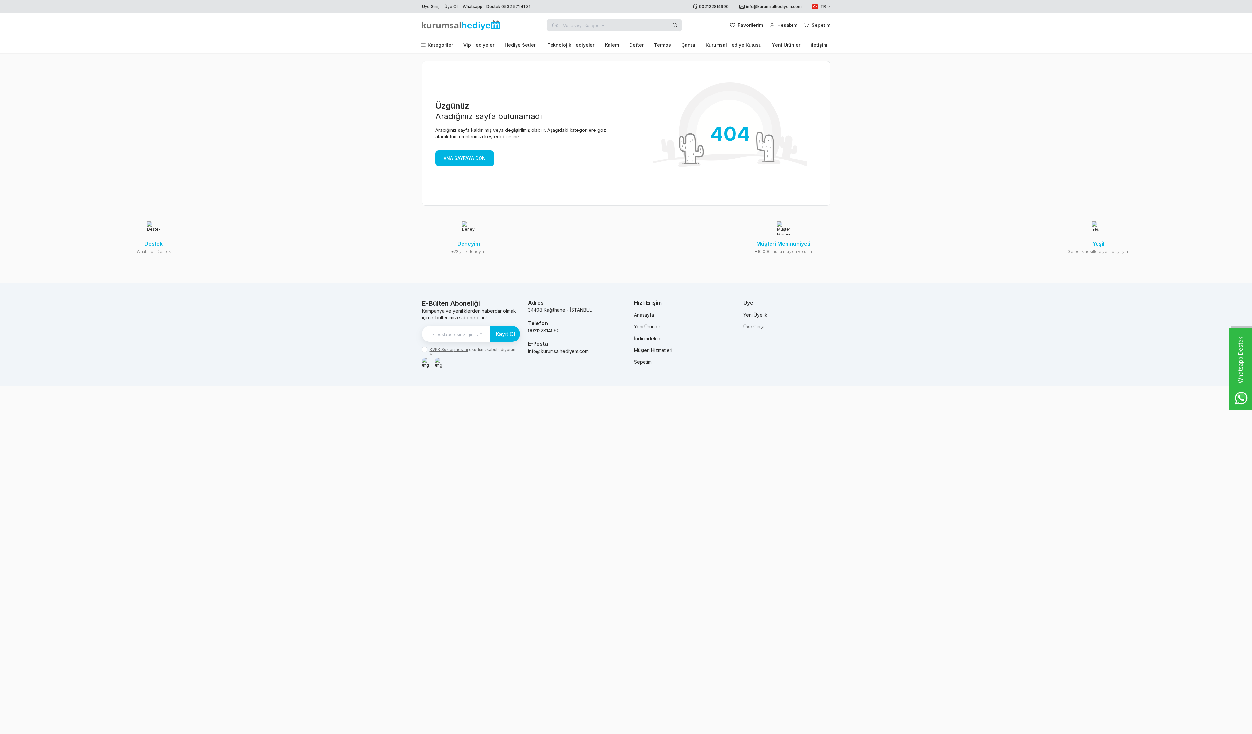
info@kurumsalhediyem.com (558, 351)
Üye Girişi (753, 326)
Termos (662, 45)
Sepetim (643, 362)
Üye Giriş (430, 6)
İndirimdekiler (648, 338)
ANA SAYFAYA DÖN (465, 158)
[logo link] (461, 25)
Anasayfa (644, 315)
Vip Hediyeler (478, 45)
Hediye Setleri (521, 45)
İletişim (819, 45)
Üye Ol (451, 6)
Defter (636, 45)
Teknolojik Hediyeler (570, 45)
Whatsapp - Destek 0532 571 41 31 (496, 6)
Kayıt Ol (505, 334)
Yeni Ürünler (786, 45)
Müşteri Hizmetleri (653, 350)
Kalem (612, 45)
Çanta (688, 45)
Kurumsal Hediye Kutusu (734, 45)
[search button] (674, 25)
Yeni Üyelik (755, 315)
